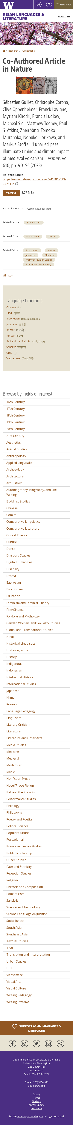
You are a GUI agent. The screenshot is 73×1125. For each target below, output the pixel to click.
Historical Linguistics (20, 643)
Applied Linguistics (19, 463)
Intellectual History (19, 677)
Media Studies (16, 745)
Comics (11, 515)
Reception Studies (18, 873)
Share (9, 276)
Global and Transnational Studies (29, 630)
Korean (10, 335)
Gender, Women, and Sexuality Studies (33, 623)
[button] (36, 85)
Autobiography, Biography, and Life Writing (31, 492)
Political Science (17, 826)
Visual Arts (13, 982)
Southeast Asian (17, 934)
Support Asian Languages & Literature (40, 1028)
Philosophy (14, 812)
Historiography (17, 650)
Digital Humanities (19, 562)
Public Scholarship (19, 853)
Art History (14, 483)
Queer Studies (16, 860)
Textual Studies (17, 941)
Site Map (36, 1101)
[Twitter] (37, 1043)
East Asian (13, 582)
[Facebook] (13, 1043)
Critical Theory (16, 535)
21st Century (15, 436)
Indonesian (13, 318)
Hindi (9, 313)
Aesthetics (13, 442)
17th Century (15, 409)
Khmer (10, 330)
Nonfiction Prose (18, 779)
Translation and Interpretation (28, 954)
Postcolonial (15, 839)
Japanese (30, 255)
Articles (53, 236)
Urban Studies (16, 961)
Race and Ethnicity (19, 867)
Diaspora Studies (18, 555)
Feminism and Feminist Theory (27, 603)
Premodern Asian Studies (39, 259)
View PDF (11, 193)
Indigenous (14, 664)
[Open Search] (49, 4)
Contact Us (36, 1108)
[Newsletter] (49, 1043)
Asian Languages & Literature (23, 16)
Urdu (9, 352)
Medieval (49, 255)
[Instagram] (25, 1043)
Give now (65, 4)
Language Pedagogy (20, 711)
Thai (9, 948)
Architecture (15, 476)
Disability (12, 569)
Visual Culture (16, 988)
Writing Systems (17, 1002)
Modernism (14, 765)
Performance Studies (21, 799)
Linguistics (13, 718)
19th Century (15, 422)
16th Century (15, 402)
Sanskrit (11, 347)
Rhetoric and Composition (24, 887)
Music (10, 772)
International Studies (21, 684)
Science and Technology (38, 264)
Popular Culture (17, 833)
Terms (36, 1097)
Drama (11, 576)
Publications (28, 50)
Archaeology (15, 469)
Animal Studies (16, 449)
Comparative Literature (22, 528)
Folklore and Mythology (23, 616)
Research (13, 50)
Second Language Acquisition (27, 914)
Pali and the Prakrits (18, 341)
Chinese (11, 307)
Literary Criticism (18, 725)
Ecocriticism (32, 250)
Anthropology (16, 456)
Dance (10, 549)
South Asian (14, 928)
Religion (12, 880)
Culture (11, 542)
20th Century (15, 429)
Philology (12, 806)
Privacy (36, 1094)
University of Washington (30, 1116)
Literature (13, 731)
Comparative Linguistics (23, 522)
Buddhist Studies (18, 501)
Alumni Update (37, 1104)
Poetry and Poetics (19, 819)
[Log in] (39, 4)
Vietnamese (13, 358)
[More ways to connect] (60, 1043)
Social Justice (15, 921)
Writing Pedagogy (19, 995)
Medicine (12, 752)
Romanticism (15, 894)
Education (13, 596)
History (51, 250)
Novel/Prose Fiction (20, 785)
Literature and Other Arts (24, 738)
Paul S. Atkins (34, 222)
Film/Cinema (15, 610)
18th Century (15, 415)
